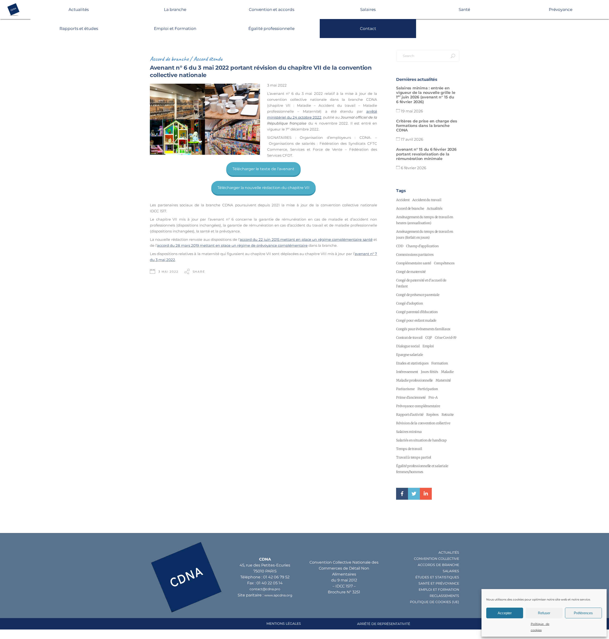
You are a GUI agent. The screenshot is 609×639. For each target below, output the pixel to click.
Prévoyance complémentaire (418, 406)
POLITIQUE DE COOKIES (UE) (434, 602)
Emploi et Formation (175, 28)
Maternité (443, 380)
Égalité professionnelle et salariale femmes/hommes (422, 469)
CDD (399, 246)
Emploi (428, 346)
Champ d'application (422, 246)
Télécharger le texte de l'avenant (263, 169)
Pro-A (433, 397)
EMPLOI (425, 589)
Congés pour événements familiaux (423, 329)
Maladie (447, 372)
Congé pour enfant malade (416, 320)
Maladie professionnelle (414, 380)
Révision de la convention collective (423, 423)
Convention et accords (271, 9)
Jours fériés (429, 372)
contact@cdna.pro (265, 589)
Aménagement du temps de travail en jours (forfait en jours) (424, 234)
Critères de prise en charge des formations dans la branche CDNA (426, 125)
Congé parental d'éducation (417, 312)
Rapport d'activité (409, 414)
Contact (368, 28)
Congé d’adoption (409, 303)
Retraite (448, 414)
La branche (175, 9)
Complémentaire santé (413, 263)
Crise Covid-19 (445, 337)
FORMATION (448, 589)
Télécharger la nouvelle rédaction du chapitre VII (263, 187)
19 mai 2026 (412, 111)
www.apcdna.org (278, 595)
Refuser (544, 613)
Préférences (583, 613)
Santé (464, 9)
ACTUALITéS (448, 552)
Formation (439, 363)
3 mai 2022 (168, 271)
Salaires (368, 9)
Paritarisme (405, 389)
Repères (432, 414)
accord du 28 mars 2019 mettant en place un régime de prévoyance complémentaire (232, 245)
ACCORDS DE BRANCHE (438, 565)
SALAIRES (451, 571)
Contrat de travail (409, 337)
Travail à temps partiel (413, 457)
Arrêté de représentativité (383, 624)
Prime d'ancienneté (411, 397)
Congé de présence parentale (417, 295)
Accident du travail (426, 200)
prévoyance (447, 583)
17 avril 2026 (412, 139)
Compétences (444, 263)
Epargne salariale (409, 355)
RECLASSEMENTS (444, 596)
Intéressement (407, 372)
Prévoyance (560, 9)
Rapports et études (78, 28)
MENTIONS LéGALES (283, 623)
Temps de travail (409, 449)
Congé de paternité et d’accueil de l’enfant (421, 283)
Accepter (505, 613)
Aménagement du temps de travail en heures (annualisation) (424, 220)
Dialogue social (408, 346)
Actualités (79, 9)
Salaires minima (409, 432)
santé (424, 583)
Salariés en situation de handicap (421, 440)
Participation (427, 389)
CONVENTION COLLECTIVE (436, 559)
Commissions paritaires (414, 254)
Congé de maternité (411, 272)
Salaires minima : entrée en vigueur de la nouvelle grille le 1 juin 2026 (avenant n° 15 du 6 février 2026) (425, 95)
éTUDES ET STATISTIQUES (437, 577)
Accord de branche (169, 59)
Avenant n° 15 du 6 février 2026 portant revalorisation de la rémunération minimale (426, 154)
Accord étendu (207, 59)
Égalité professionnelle (271, 28)
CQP (428, 337)
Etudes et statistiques (412, 363)
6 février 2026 (413, 168)
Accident (402, 200)
